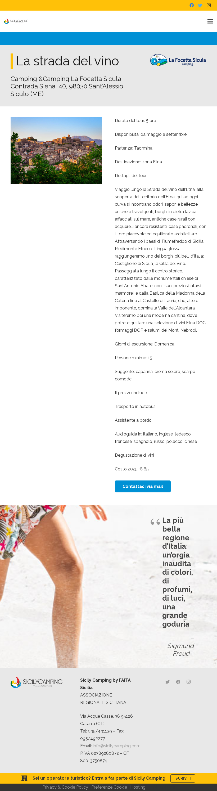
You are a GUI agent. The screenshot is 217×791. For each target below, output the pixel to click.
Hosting (138, 787)
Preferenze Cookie (109, 787)
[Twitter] (200, 5)
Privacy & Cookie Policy (65, 787)
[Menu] (210, 21)
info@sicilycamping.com (117, 745)
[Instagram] (208, 5)
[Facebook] (191, 5)
